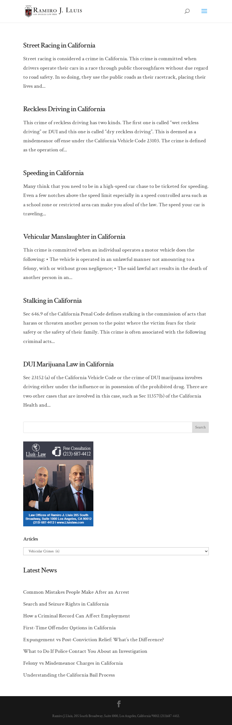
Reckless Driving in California (64, 109)
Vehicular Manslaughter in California (74, 236)
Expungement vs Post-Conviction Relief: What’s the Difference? (93, 639)
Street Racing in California (59, 45)
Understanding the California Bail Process (69, 675)
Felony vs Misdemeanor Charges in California (73, 663)
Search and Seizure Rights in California (66, 604)
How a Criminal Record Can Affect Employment (76, 615)
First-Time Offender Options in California (69, 627)
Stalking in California (52, 300)
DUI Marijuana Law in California (68, 364)
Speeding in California (53, 173)
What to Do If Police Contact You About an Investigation (85, 651)
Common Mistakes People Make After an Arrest (76, 592)
